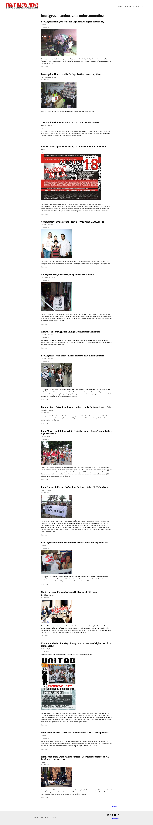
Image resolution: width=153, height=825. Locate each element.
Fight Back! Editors (49, 125)
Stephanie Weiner (49, 278)
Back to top (115, 818)
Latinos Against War (49, 77)
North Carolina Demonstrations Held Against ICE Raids (69, 592)
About (120, 6)
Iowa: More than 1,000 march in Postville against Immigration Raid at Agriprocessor (76, 432)
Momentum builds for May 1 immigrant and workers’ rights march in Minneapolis (76, 644)
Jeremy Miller (47, 490)
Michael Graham (48, 595)
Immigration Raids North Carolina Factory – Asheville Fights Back (74, 487)
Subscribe (127, 6)
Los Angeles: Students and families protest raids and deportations (74, 542)
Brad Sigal (46, 437)
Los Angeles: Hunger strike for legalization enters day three (71, 74)
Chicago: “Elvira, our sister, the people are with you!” (68, 274)
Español (136, 6)
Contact (41, 817)
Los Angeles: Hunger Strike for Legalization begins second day (72, 21)
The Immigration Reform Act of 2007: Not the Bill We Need (70, 122)
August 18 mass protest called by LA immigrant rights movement (74, 146)
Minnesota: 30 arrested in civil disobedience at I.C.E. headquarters (75, 732)
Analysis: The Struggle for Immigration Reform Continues (70, 331)
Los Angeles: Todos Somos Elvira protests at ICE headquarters (72, 355)
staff (44, 25)
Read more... (45, 66)
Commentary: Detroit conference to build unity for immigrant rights (76, 407)
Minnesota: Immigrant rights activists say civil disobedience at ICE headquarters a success (75, 758)
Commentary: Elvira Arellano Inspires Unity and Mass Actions (72, 221)
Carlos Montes (48, 225)
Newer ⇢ (115, 807)
